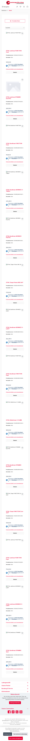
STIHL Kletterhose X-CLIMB (14, 420)
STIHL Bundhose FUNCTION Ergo (14, 374)
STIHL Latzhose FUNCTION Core (14, 51)
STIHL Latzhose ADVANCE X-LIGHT (14, 604)
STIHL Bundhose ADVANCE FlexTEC (13, 236)
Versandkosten (5, 720)
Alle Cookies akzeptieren (15, 738)
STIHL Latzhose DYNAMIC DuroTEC (13, 97)
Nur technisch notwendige (20, 734)
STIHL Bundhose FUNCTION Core (14, 144)
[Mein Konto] (24, 6)
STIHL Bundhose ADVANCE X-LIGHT (14, 328)
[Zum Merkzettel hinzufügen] (22, 33)
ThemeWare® (17, 724)
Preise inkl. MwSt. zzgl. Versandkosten (14, 69)
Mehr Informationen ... (15, 730)
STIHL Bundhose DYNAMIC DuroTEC (13, 465)
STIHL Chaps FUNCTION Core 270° (14, 512)
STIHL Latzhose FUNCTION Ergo (14, 558)
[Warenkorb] (27, 6)
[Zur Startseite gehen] (15, 3)
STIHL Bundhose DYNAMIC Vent (13, 651)
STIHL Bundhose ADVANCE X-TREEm (14, 190)
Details (15, 72)
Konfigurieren (7, 734)
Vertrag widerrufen (15, 702)
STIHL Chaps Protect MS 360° (14, 282)
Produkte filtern (16, 21)
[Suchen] (17, 6)
